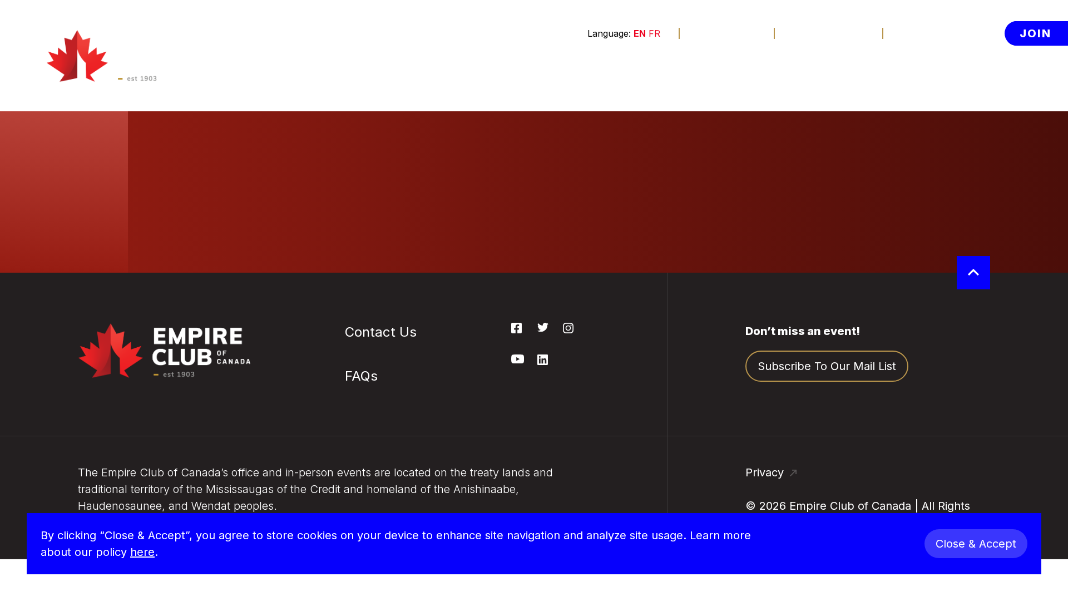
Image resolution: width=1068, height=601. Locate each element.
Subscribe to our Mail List (827, 366)
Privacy (766, 472)
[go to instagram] (568, 330)
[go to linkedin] (542, 361)
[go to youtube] (517, 360)
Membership (524, 68)
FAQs (410, 187)
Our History (931, 94)
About (915, 68)
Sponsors (628, 68)
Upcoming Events (443, 94)
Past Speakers (939, 148)
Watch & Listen (309, 68)
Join (1035, 33)
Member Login (948, 33)
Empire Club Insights (955, 174)
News (844, 68)
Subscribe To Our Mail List (443, 154)
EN (640, 33)
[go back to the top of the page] (973, 272)
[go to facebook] (516, 330)
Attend (412, 68)
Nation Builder (434, 121)
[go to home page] (127, 55)
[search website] (986, 68)
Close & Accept (976, 543)
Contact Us (829, 33)
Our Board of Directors (935, 208)
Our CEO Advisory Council (948, 247)
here (142, 552)
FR (654, 33)
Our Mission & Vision (954, 121)
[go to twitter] (542, 328)
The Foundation (743, 68)
